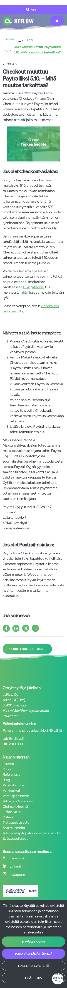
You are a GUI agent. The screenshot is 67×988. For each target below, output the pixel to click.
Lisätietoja (33, 978)
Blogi (6, 779)
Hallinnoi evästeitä (33, 966)
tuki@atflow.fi (33, 286)
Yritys (7, 768)
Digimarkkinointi (15, 806)
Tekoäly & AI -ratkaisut (19, 800)
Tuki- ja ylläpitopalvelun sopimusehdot (32, 832)
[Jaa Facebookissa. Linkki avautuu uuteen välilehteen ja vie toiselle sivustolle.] (7, 628)
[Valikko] (57, 20)
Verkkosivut (11, 790)
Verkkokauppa (13, 784)
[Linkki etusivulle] (18, 21)
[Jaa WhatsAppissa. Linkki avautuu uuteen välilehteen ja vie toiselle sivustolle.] (36, 628)
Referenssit (11, 774)
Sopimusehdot (14, 827)
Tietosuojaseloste (16, 822)
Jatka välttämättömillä (33, 954)
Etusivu (8, 763)
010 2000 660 (13, 743)
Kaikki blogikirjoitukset (27, 649)
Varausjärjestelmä (16, 795)
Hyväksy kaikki (33, 942)
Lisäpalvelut (12, 811)
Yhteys (8, 816)
